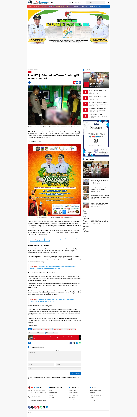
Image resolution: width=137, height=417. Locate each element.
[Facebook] (70, 343)
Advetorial (51, 397)
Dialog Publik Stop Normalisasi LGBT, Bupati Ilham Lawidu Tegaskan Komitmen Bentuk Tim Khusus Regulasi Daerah (99, 181)
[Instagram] (35, 407)
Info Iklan (92, 392)
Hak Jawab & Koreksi (95, 390)
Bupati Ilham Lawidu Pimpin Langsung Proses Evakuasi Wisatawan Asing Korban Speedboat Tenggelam (98, 188)
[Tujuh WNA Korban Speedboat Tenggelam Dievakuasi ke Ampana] (86, 205)
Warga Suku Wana (71, 329)
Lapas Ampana (73, 392)
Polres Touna (72, 390)
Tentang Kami (94, 400)
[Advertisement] (68, 55)
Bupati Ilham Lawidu (74, 400)
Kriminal (51, 400)
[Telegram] (77, 343)
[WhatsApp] (80, 343)
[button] (103, 2)
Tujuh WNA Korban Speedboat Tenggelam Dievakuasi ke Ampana (99, 204)
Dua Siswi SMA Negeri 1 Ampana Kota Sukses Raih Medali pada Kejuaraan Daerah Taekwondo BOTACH (100, 196)
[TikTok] (44, 407)
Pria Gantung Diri (58, 329)
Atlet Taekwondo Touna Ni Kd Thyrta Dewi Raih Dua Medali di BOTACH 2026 (98, 91)
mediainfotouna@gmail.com (39, 400)
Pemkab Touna (73, 395)
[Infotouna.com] (40, 2)
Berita (30, 72)
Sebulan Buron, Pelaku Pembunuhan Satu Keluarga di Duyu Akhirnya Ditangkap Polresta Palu (99, 115)
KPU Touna (72, 397)
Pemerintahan (53, 392)
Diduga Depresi (38, 329)
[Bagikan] (80, 82)
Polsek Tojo (48, 329)
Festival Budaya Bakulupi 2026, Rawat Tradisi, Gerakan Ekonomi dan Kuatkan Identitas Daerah (98, 97)
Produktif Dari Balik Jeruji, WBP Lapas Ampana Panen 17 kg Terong (97, 109)
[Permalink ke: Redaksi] (30, 82)
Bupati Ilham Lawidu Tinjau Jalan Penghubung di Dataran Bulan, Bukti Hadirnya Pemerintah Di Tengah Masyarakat (99, 220)
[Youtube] (38, 407)
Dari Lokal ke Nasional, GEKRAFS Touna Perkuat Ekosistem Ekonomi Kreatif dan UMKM (99, 103)
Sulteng (51, 395)
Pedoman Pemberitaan (96, 395)
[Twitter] (74, 343)
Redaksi (92, 397)
